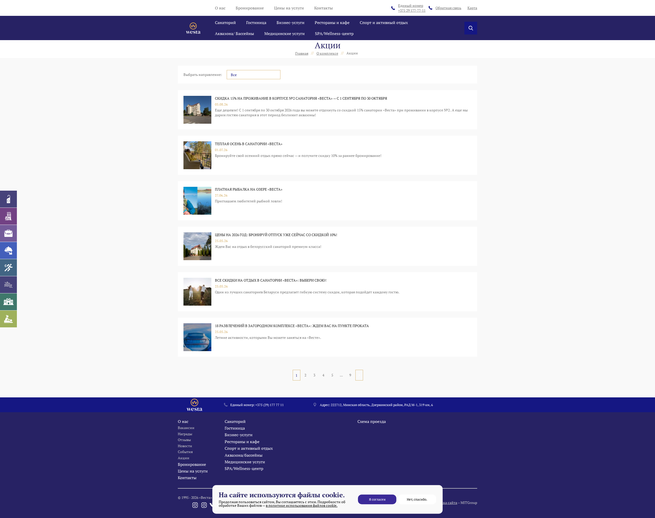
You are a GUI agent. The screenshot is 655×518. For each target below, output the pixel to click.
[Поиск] (470, 28)
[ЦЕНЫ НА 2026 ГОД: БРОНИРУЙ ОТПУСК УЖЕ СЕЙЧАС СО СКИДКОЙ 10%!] (197, 246)
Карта (472, 7)
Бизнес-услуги (290, 22)
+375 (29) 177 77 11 (269, 404)
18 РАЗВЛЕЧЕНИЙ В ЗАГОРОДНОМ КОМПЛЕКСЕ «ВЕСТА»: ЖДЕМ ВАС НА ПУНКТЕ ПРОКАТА (292, 325)
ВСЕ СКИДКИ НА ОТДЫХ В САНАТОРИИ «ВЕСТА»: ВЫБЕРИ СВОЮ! (270, 280)
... (341, 375)
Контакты (323, 8)
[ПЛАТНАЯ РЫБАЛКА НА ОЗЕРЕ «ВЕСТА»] (197, 201)
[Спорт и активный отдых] (8, 267)
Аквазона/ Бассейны (234, 33)
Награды (185, 433)
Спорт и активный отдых (384, 22)
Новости (185, 445)
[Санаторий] (8, 199)
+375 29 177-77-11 (411, 8)
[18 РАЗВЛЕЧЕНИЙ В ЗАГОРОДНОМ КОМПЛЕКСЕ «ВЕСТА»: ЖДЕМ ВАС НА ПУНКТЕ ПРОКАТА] (197, 337)
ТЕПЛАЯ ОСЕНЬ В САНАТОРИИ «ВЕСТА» (248, 143)
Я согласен (377, 499)
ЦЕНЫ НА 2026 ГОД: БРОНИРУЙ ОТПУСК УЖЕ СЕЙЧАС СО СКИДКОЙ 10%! (276, 234)
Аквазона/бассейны (244, 455)
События (185, 451)
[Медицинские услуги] (8, 301)
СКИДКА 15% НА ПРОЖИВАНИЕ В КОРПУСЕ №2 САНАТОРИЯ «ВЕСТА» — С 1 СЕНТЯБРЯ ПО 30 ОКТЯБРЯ (301, 98)
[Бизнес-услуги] (8, 233)
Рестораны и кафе (332, 22)
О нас (220, 8)
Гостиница (256, 22)
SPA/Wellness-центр (334, 33)
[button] (253, 74)
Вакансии (186, 427)
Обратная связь (448, 7)
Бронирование (250, 8)
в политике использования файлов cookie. (301, 505)
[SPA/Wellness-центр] (8, 318)
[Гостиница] (8, 216)
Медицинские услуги (284, 33)
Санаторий (225, 22)
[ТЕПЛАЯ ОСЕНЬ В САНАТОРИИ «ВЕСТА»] (197, 155)
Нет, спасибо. (417, 499)
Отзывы (184, 439)
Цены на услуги (289, 8)
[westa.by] (193, 28)
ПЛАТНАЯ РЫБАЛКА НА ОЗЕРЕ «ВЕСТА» (248, 189)
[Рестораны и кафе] (8, 250)
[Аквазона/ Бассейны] (8, 284)
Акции (183, 457)
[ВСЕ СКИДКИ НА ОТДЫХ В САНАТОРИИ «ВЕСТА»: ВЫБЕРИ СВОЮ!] (197, 292)
